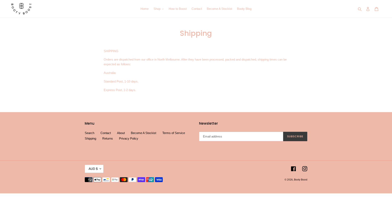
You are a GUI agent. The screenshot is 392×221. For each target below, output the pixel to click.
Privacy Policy (128, 138)
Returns (107, 138)
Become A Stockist (143, 133)
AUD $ (93, 168)
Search (89, 133)
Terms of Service (173, 133)
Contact (105, 133)
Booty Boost (300, 179)
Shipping (90, 138)
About (121, 133)
